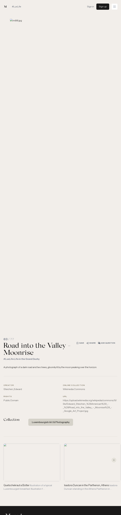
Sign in (90, 6)
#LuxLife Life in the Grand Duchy (22, 359)
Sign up (103, 6)
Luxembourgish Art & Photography (51, 422)
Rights (8, 396)
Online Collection (74, 385)
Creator (9, 385)
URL (65, 396)
